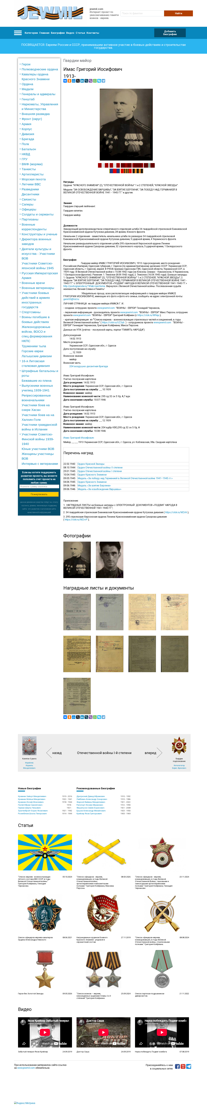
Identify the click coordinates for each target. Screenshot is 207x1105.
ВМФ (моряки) (32, 164)
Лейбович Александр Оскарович (92, 799)
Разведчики (30, 189)
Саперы (27, 204)
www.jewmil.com (106, 308)
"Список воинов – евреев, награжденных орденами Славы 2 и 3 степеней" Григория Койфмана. (94, 995)
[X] (78, 81)
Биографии (58, 32)
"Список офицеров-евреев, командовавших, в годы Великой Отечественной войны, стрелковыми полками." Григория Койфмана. (152, 940)
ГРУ (24, 159)
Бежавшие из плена (37, 380)
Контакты (93, 32)
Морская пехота (34, 179)
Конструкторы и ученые (39, 234)
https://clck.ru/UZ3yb (113, 322)
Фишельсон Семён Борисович (90, 808)
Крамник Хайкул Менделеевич (32, 796)
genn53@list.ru (72, 299)
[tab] (40, 64)
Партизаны (30, 219)
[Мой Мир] (73, 81)
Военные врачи (33, 283)
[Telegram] (103, 81)
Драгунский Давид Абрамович (91, 796)
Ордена (27, 84)
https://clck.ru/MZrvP (76, 519)
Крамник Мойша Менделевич (31, 799)
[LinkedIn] (82, 81)
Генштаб (28, 99)
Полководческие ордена (40, 69)
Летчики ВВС (31, 184)
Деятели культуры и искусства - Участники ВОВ (38, 253)
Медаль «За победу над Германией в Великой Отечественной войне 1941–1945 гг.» (125, 478)
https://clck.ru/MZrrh (176, 512)
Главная (44, 32)
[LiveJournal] (86, 81)
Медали (27, 89)
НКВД (26, 154)
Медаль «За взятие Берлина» (94, 485)
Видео (70, 32)
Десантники (30, 194)
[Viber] (90, 81)
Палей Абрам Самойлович (30, 805)
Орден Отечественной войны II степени (100, 467)
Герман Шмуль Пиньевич (29, 808)
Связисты (29, 199)
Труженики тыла (34, 346)
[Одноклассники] (69, 81)
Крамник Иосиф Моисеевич (31, 802)
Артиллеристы (32, 174)
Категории (31, 32)
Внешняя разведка (36, 114)
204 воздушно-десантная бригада (88, 366)
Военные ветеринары (38, 288)
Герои (26, 64)
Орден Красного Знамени (92, 474)
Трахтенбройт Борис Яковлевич (33, 811)
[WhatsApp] (95, 81)
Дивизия (28, 134)
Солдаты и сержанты (37, 214)
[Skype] (99, 81)
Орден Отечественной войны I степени (100, 471)
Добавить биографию (170, 33)
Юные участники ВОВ (38, 449)
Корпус (27, 129)
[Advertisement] (39, 561)
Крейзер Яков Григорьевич (89, 813)
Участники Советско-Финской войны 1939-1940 (38, 439)
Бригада (28, 139)
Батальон (29, 149)
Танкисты (29, 169)
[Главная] (50, 13)
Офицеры (29, 209)
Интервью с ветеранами (40, 463)
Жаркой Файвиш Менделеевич (91, 802)
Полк (25, 144)
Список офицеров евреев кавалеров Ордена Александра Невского (35, 938)
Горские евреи (32, 351)
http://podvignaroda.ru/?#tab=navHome (84, 286)
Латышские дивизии (37, 356)
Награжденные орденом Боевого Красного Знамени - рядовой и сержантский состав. (92, 939)
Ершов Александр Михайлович (91, 811)
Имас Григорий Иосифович (78, 437)
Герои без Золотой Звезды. (31, 993)
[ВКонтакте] (65, 81)
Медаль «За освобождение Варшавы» (99, 489)
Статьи (80, 32)
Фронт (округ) (32, 119)
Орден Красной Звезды (91, 463)
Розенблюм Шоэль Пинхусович (32, 813)
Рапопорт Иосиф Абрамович (90, 805)
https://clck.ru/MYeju (148, 315)
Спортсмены (31, 312)
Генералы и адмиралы (38, 94)
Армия (26, 124)
